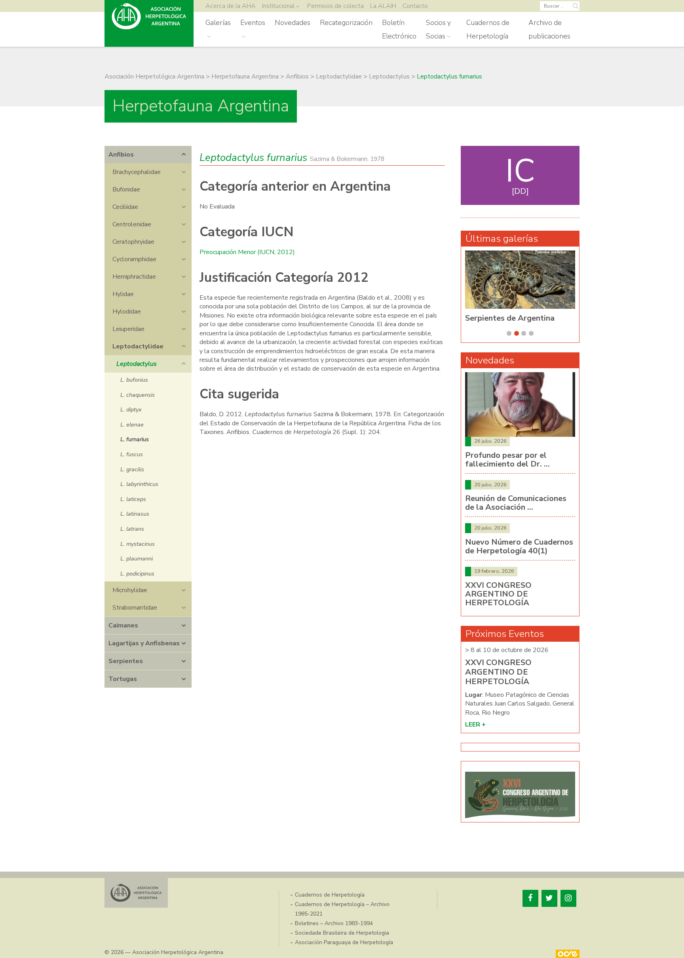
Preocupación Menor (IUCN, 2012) (247, 252)
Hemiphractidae (134, 276)
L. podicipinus (137, 573)
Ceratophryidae (133, 241)
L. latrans (132, 529)
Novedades (292, 22)
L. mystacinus (137, 544)
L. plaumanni (136, 558)
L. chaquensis (137, 395)
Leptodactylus (136, 363)
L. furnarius (134, 439)
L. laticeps (133, 499)
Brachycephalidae (136, 172)
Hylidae (123, 294)
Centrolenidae (131, 224)
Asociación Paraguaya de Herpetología (344, 942)
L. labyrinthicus (139, 484)
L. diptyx (131, 409)
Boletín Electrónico (399, 29)
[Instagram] (568, 898)
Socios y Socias (438, 29)
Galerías (218, 22)
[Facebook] (530, 898)
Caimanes (123, 625)
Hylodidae (126, 311)
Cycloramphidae (134, 259)
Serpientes (125, 661)
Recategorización (346, 22)
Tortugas (122, 679)
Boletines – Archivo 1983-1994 (334, 923)
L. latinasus (134, 514)
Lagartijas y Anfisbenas (144, 643)
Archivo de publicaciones (549, 29)
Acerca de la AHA (230, 6)
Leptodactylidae (137, 346)
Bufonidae (126, 189)
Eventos (252, 22)
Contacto (415, 6)
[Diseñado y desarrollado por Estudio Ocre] (568, 954)
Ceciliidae (125, 207)
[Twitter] (549, 898)
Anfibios (121, 154)
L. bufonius (134, 380)
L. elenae (132, 424)
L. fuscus (131, 454)
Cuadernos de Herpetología (487, 29)
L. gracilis (132, 469)
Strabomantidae (134, 607)
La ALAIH (383, 6)
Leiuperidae (128, 329)
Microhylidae (129, 590)
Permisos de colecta (335, 6)
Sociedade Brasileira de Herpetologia (342, 933)
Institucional (278, 6)
